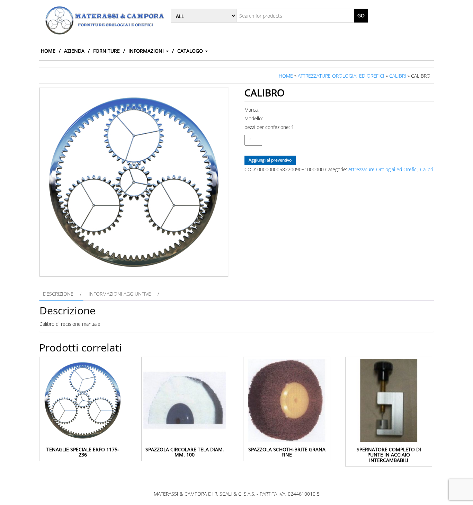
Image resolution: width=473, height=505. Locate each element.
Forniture (106, 50)
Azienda (74, 50)
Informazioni (146, 50)
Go (361, 15)
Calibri (397, 75)
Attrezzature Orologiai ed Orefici (341, 75)
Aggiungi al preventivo (270, 160)
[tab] (61, 294)
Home (48, 50)
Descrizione (58, 293)
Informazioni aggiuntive (120, 293)
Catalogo (190, 50)
